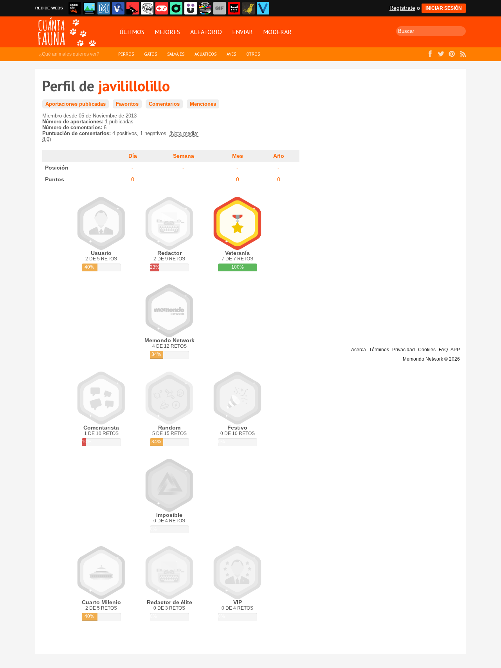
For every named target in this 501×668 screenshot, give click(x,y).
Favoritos (127, 104)
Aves (231, 54)
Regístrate (402, 8)
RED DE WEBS (49, 8)
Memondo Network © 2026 (431, 359)
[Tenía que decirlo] (234, 8)
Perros (126, 54)
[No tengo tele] (205, 8)
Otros (253, 54)
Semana (183, 156)
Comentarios (164, 104)
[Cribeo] (176, 8)
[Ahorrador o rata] (248, 8)
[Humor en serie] (190, 8)
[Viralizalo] (263, 8)
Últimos (131, 32)
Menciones (203, 104)
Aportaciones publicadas (75, 104)
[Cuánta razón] (89, 8)
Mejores (167, 32)
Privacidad (403, 349)
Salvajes (175, 54)
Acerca (358, 349)
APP (455, 349)
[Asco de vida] (74, 8)
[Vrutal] (161, 8)
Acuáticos (205, 54)
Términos (379, 349)
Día (132, 156)
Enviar (242, 32)
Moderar (277, 32)
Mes (237, 156)
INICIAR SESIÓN (443, 8)
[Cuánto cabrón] (147, 8)
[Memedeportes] (103, 8)
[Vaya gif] (219, 8)
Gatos (150, 54)
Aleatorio (206, 32)
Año (278, 156)
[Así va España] (132, 8)
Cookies (427, 349)
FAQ (443, 349)
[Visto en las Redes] (118, 8)
